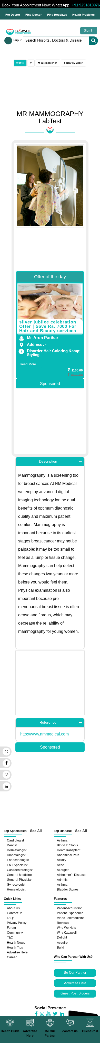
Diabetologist (16, 855)
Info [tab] (21, 63)
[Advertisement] (50, 233)
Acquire (62, 942)
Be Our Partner (75, 972)
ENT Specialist (17, 865)
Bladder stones (67, 889)
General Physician (20, 880)
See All (36, 831)
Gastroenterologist (20, 870)
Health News (16, 942)
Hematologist (16, 889)
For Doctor (12, 14)
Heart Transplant (68, 850)
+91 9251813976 (86, 5)
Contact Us (14, 913)
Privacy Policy (16, 923)
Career (12, 957)
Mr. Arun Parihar (42, 338)
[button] (50, 461)
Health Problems (83, 14)
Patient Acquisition (70, 908)
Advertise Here (17, 952)
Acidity (61, 860)
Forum (11, 928)
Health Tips (15, 947)
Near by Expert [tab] (74, 63)
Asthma (62, 840)
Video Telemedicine (71, 918)
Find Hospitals (57, 14)
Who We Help (66, 928)
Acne (60, 865)
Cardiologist (15, 840)
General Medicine (19, 875)
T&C (10, 937)
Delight (62, 937)
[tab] (31, 63)
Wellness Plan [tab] (48, 63)
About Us (13, 908)
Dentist (12, 845)
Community (15, 932)
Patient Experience (70, 913)
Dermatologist (16, 850)
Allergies (63, 870)
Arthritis (62, 880)
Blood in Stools (67, 845)
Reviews (63, 923)
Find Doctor (33, 14)
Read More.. (29, 364)
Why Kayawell (67, 932)
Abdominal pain (68, 855)
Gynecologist (16, 884)
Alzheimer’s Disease (71, 875)
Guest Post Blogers (75, 993)
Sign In (89, 30)
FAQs (10, 918)
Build (60, 947)
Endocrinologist (18, 860)
